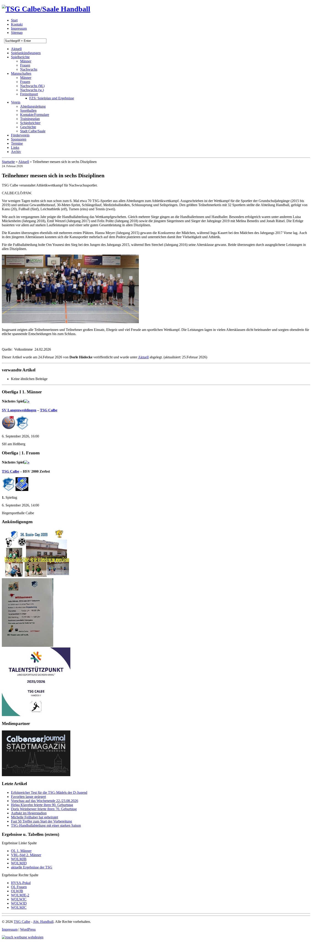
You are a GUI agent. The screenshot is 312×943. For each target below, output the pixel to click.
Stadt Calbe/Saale (32, 131)
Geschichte (28, 127)
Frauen (25, 65)
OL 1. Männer (21, 851)
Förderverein (20, 135)
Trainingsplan (30, 119)
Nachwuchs (28, 69)
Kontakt (17, 24)
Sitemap (17, 33)
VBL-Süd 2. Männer (26, 855)
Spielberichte (20, 57)
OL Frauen (19, 887)
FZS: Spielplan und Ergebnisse (51, 98)
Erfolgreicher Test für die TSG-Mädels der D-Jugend (49, 792)
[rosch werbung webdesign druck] (22, 937)
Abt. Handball (43, 922)
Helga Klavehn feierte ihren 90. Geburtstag (42, 805)
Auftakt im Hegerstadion (29, 813)
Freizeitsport (29, 94)
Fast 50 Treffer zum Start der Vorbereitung (41, 821)
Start (14, 20)
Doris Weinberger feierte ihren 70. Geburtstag (44, 809)
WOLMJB (18, 859)
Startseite (8, 162)
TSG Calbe (48, 410)
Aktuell (16, 49)
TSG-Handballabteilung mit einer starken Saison (46, 825)
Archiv (16, 152)
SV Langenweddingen (19, 410)
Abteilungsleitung (33, 106)
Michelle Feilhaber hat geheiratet (34, 817)
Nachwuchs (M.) (32, 86)
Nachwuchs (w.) (32, 90)
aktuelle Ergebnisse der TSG (31, 867)
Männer (25, 61)
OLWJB (17, 891)
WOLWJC (18, 899)
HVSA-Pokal (21, 883)
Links (15, 147)
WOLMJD (19, 863)
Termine (17, 143)
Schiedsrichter (30, 123)
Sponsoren (18, 139)
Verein (15, 102)
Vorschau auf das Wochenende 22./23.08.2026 (44, 801)
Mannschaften (21, 73)
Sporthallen (28, 110)
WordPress (28, 929)
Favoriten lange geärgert (28, 797)
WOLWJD (19, 903)
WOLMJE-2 (20, 895)
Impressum (19, 28)
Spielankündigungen (26, 53)
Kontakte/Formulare (34, 115)
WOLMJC (18, 907)
